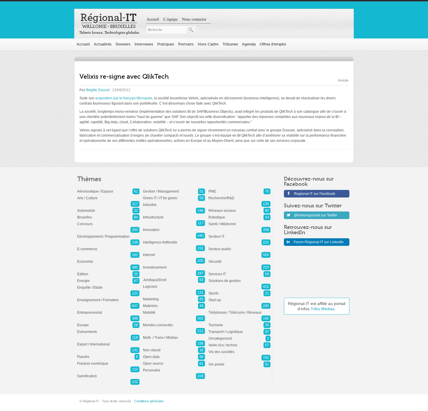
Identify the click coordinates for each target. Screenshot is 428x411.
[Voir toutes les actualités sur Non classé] (174, 347)
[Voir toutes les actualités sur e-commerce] (108, 246)
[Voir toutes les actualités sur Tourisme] (239, 322)
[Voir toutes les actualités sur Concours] (108, 221)
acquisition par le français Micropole (123, 98)
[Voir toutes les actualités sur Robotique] (239, 214)
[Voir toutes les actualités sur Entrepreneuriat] (108, 310)
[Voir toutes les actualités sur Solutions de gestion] (239, 278)
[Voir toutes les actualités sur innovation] (174, 227)
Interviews (144, 44)
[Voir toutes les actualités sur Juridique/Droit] (174, 277)
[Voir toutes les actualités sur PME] (239, 188)
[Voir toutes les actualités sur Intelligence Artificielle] (174, 239)
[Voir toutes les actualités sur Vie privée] (239, 361)
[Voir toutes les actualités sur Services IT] (239, 271)
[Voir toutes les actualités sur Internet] (174, 252)
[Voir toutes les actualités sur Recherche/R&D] (239, 195)
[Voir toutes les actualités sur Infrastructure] (174, 214)
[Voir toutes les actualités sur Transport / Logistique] (239, 329)
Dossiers (123, 44)
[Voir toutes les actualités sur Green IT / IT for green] (174, 195)
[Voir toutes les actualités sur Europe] (108, 322)
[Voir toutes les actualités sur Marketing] (174, 296)
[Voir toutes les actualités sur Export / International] (108, 341)
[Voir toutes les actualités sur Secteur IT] (239, 233)
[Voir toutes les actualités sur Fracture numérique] (108, 360)
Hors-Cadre (208, 44)
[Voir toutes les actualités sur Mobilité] (174, 310)
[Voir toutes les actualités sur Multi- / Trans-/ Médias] (174, 335)
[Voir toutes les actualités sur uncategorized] (239, 335)
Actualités (103, 44)
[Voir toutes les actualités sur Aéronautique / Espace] (108, 188)
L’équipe (170, 19)
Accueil (152, 19)
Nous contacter (194, 19)
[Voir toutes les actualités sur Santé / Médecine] (239, 221)
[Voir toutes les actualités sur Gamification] (108, 373)
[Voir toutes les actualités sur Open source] (174, 360)
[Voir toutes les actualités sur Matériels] (174, 303)
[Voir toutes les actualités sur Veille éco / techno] (239, 342)
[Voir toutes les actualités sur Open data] (174, 354)
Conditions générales (149, 401)
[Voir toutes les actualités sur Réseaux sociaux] (239, 208)
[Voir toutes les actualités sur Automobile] (108, 208)
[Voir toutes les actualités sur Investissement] (174, 264)
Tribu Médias (323, 308)
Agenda (249, 44)
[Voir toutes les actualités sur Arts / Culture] (108, 195)
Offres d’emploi (273, 44)
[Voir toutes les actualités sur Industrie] (174, 202)
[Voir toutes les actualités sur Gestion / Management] (174, 188)
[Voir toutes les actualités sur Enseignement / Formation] (108, 297)
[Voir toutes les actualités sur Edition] (108, 271)
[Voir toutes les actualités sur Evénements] (108, 329)
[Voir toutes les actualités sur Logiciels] (174, 284)
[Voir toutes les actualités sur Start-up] (239, 297)
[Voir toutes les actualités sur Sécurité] (239, 259)
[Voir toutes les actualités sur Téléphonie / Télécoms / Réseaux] (239, 310)
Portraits (186, 44)
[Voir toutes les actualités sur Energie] (108, 278)
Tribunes (230, 44)
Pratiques (165, 44)
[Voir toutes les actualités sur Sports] (239, 290)
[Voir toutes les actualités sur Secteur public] (239, 246)
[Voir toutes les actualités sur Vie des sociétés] (239, 349)
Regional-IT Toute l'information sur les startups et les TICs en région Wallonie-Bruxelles (109, 24)
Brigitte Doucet (97, 90)
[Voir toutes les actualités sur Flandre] (108, 354)
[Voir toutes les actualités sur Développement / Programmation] (108, 233)
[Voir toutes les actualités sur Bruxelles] (108, 214)
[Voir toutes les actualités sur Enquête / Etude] (108, 284)
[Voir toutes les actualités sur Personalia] (174, 367)
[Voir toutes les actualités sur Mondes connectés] (174, 322)
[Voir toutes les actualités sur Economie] (108, 259)
